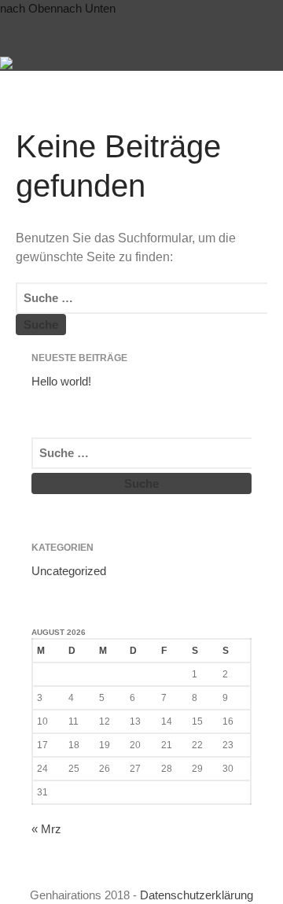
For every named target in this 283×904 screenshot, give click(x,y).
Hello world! (61, 381)
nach (28, 8)
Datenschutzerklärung (196, 895)
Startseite (123, 56)
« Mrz (46, 829)
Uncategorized (68, 570)
